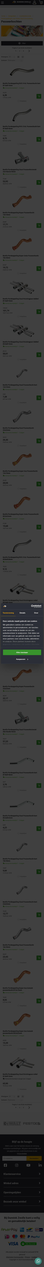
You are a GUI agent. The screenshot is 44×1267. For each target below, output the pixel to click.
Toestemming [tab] (8, 613)
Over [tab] (36, 613)
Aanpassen (20, 659)
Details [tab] (22, 613)
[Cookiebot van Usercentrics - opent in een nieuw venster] (31, 606)
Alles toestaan (22, 652)
